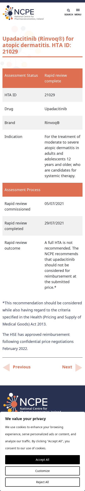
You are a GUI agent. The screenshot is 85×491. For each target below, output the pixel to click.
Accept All (42, 460)
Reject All (42, 482)
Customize (42, 471)
